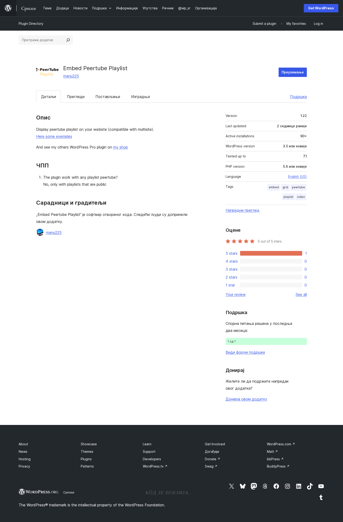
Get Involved (215, 444)
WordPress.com (281, 444)
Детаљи (48, 96)
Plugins (86, 459)
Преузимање (293, 72)
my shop (120, 147)
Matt (272, 451)
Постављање (107, 96)
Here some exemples (54, 136)
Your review (236, 294)
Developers (152, 459)
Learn (147, 444)
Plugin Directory (31, 23)
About (23, 444)
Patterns (87, 466)
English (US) (297, 176)
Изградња (140, 96)
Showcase (89, 444)
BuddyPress (278, 466)
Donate (212, 459)
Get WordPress (321, 8)
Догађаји (212, 451)
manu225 (71, 76)
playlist (288, 197)
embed (274, 187)
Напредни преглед (242, 210)
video (301, 197)
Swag (211, 466)
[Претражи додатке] (68, 40)
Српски (68, 492)
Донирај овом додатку (246, 399)
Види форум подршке (245, 352)
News (23, 451)
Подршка (298, 96)
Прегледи (75, 96)
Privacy (24, 466)
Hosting (25, 459)
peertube (298, 187)
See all (301, 294)
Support (149, 451)
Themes (87, 451)
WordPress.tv (155, 466)
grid (285, 187)
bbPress (275, 459)
